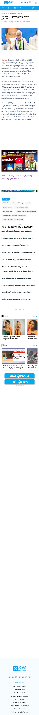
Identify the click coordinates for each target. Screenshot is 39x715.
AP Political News (19, 687)
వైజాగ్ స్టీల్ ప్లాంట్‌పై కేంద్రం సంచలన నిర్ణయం (19, 231)
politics (20, 13)
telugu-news (12, 13)
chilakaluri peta (7, 207)
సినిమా (28, 8)
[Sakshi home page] (19, 668)
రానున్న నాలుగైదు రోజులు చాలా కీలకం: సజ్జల (18, 238)
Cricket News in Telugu (19, 696)
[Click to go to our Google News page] (29, 677)
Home (3, 13)
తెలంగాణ (22, 8)
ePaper (24, 3)
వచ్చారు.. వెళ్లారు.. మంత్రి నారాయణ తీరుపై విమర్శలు (19, 253)
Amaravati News (20, 690)
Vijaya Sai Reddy (18, 203)
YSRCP (28, 203)
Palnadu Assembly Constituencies (26, 211)
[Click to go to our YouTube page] (23, 677)
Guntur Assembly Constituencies (13, 219)
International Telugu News (19, 706)
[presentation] (4, 327)
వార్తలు (8, 8)
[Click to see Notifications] (36, 3)
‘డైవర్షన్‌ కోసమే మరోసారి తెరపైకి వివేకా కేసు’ (18, 292)
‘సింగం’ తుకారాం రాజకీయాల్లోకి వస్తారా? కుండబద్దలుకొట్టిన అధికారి (19, 245)
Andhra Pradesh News (20, 693)
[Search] (27, 3)
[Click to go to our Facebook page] (9, 677)
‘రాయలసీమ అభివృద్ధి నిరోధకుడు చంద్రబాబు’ (19, 260)
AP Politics (6, 203)
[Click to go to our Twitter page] (16, 677)
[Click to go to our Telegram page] (26, 677)
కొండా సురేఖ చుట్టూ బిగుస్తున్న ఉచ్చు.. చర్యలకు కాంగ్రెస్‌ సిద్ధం (19, 285)
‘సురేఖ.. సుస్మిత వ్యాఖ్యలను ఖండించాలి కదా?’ (19, 300)
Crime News (19, 699)
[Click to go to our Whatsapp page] (13, 677)
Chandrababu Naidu (21, 207)
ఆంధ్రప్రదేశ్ (15, 8)
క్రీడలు (33, 8)
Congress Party (7, 211)
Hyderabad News (19, 703)
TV (33, 3)
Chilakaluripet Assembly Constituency (14, 215)
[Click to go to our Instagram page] (19, 677)
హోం (3, 8)
